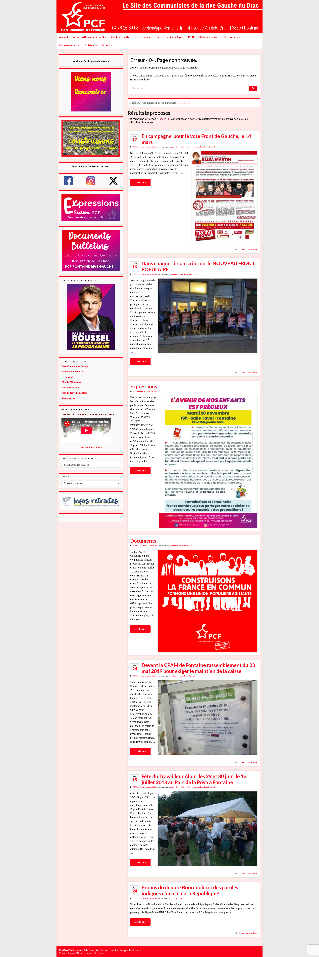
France (195, 274)
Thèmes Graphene (94, 953)
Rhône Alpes (213, 147)
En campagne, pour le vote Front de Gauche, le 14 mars (196, 139)
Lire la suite (140, 182)
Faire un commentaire (247, 249)
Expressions (142, 36)
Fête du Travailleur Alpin (74, 393)
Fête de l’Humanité (71, 382)
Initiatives (208, 787)
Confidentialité (120, 36)
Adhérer (90, 45)
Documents (231, 36)
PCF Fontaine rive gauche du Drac (145, 147)
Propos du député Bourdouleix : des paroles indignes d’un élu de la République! (190, 890)
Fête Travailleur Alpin (170, 36)
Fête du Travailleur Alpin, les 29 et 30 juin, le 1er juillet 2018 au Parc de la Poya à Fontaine (195, 779)
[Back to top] (311, 937)
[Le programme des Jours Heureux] (90, 317)
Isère (206, 147)
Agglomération (175, 147)
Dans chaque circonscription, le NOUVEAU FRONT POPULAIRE (198, 266)
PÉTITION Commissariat (203, 36)
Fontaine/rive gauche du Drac (193, 147)
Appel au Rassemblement (89, 36)
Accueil (63, 36)
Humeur (179, 898)
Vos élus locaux (68, 45)
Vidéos (106, 45)
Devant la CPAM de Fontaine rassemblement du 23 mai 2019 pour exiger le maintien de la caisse (198, 668)
